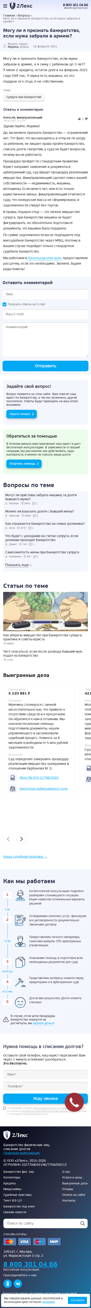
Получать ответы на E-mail (26, 304)
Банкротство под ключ (19, 1206)
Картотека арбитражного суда (43, 789)
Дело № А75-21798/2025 (39, 778)
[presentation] (8, 839)
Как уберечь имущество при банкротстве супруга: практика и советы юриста (42, 637)
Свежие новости (14, 1212)
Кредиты (9, 1183)
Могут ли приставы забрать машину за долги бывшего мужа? (41, 497)
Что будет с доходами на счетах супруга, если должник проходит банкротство (41, 538)
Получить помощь (22, 463)
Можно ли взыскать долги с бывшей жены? (39, 512)
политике (48, 1302)
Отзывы (67, 1189)
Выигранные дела (75, 1183)
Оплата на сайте (73, 1195)
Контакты (68, 1200)
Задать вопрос (20, 414)
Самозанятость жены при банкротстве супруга (42, 552)
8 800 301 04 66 (75, 5)
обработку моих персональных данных (45, 1111)
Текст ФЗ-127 (12, 1200)
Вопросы (24, 15)
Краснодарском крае (44, 258)
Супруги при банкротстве (23, 97)
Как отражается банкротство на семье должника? (45, 524)
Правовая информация (21, 1153)
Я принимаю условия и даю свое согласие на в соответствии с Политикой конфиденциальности (47, 1111)
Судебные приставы (17, 1195)
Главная (9, 15)
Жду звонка (45, 1098)
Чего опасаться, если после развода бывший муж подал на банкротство (42, 654)
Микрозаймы (12, 1189)
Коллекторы (11, 1177)
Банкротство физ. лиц (18, 1172)
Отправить (45, 366)
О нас (66, 1172)
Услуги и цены (72, 1177)
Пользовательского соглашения (52, 1108)
